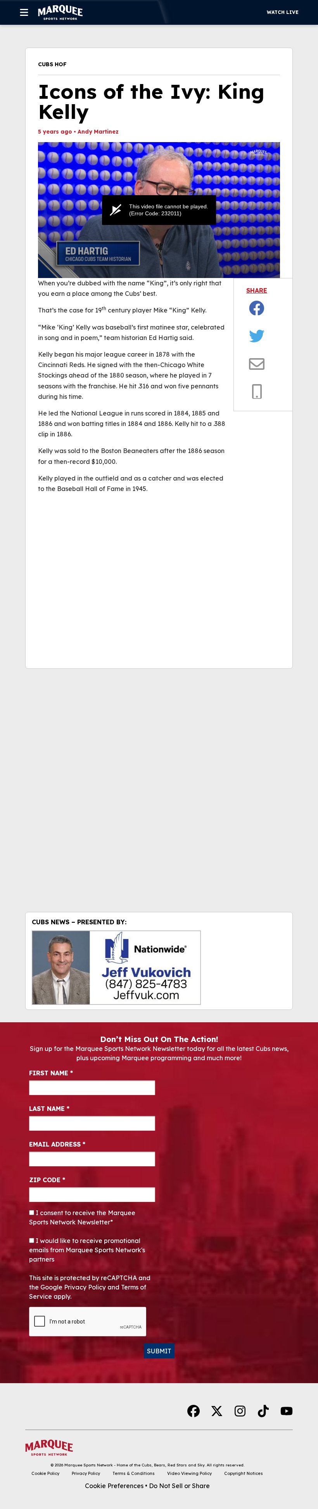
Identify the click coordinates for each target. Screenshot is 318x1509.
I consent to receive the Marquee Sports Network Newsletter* (82, 1217)
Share (256, 290)
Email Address (57, 1144)
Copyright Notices (243, 1473)
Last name (49, 1108)
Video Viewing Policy (189, 1473)
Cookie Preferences (114, 1486)
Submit (159, 1351)
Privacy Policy (86, 1473)
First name (51, 1073)
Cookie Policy (45, 1473)
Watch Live (283, 12)
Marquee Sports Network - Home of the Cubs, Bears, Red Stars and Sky (134, 1465)
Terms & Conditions (133, 1473)
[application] (159, 210)
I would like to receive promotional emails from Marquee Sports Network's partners (87, 1250)
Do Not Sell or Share (179, 1486)
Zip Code (47, 1180)
